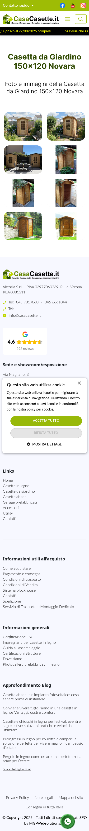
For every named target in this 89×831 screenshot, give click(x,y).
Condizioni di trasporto (22, 579)
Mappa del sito (71, 798)
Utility (8, 513)
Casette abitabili (16, 497)
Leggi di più (63, 409)
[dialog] (44, 415)
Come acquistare (17, 568)
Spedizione (12, 601)
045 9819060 (27, 302)
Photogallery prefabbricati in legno (31, 664)
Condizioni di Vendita (20, 585)
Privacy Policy (17, 798)
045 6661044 (56, 302)
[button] (23, 126)
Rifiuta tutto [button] (46, 433)
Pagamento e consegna (22, 574)
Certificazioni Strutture (22, 653)
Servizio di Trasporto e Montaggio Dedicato (38, 607)
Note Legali (44, 798)
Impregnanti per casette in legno (29, 642)
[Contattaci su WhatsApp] (68, 821)
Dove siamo (12, 659)
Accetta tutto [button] (46, 420)
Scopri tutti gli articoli (17, 769)
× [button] (79, 383)
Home (8, 480)
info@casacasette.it (25, 315)
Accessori (11, 508)
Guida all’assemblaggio (21, 648)
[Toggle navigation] (67, 19)
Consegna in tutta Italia (45, 807)
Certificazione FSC (18, 637)
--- (18, 309)
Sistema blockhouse (19, 590)
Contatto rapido (16, 5)
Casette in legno (16, 486)
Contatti (9, 519)
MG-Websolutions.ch (47, 823)
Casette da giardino (19, 491)
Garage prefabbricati (20, 502)
